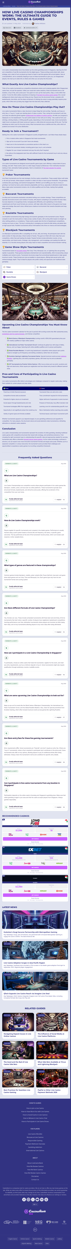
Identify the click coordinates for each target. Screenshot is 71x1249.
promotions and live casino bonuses (13, 334)
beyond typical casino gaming (33, 439)
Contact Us (35, 1180)
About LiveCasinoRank (35, 1163)
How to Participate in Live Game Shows (35, 1121)
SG (34, 1204)
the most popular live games (52, 168)
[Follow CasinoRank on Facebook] (24, 1199)
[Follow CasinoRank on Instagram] (28, 1199)
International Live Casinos (35, 1150)
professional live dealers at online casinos (39, 115)
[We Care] (52, 1222)
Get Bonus (35, 839)
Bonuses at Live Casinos (35, 1137)
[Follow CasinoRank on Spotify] (42, 1199)
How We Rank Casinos (35, 1170)
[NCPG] (38, 1222)
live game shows (21, 250)
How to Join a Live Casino (35, 1108)
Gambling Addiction (35, 1147)
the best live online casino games (47, 95)
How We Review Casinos (35, 1166)
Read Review (35, 842)
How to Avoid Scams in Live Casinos (35, 1115)
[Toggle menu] (3, 2)
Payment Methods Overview (35, 1144)
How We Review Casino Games (35, 1173)
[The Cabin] (64, 1222)
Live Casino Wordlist (35, 1134)
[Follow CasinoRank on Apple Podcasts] (46, 1199)
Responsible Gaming (35, 1141)
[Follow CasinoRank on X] (33, 1199)
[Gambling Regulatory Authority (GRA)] (12, 1222)
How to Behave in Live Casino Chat (35, 1118)
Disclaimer (35, 1176)
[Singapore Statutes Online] (27, 1222)
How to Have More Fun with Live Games (35, 1112)
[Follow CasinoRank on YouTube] (37, 1199)
